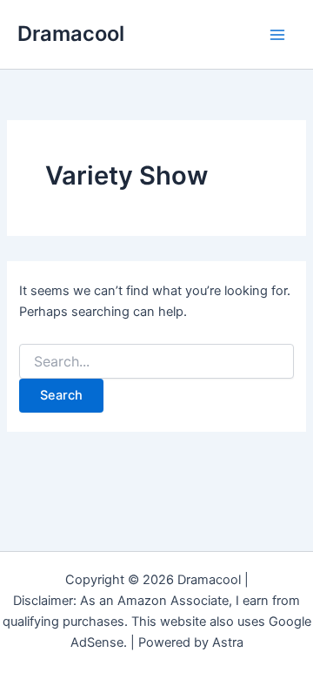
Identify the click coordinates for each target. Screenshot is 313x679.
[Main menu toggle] (277, 35)
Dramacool (70, 33)
